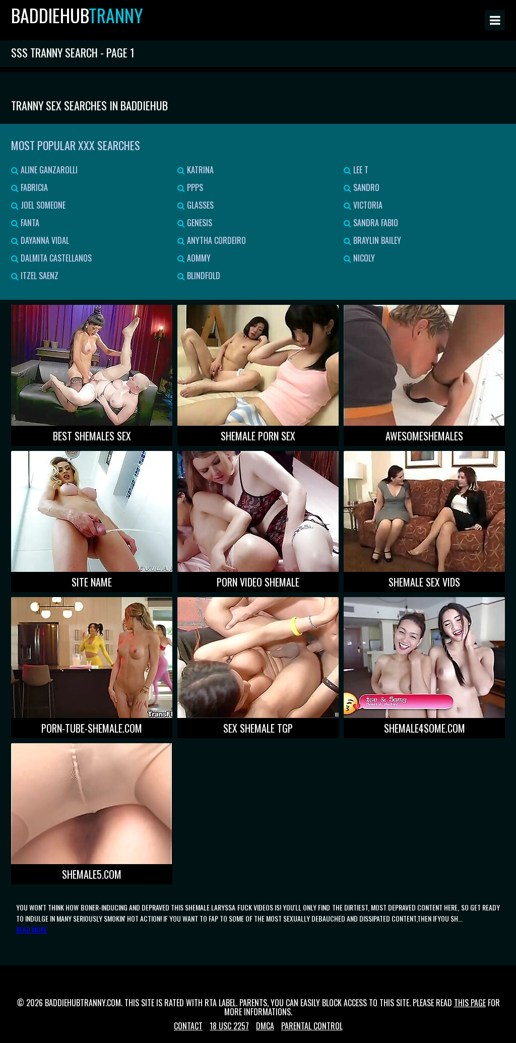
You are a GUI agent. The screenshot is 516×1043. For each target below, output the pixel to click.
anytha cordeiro (215, 240)
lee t (359, 170)
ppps (194, 187)
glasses (199, 205)
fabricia (33, 187)
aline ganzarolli (48, 170)
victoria (366, 205)
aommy (198, 258)
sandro (365, 187)
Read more (31, 929)
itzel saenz (38, 276)
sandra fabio (374, 223)
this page (470, 1003)
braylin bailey (376, 240)
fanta (29, 223)
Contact (188, 1026)
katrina (199, 170)
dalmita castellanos (55, 258)
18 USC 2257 (229, 1026)
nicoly (363, 258)
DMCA (265, 1026)
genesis (198, 223)
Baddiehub (77, 15)
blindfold (202, 276)
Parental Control (312, 1026)
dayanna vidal (44, 240)
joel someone (42, 205)
